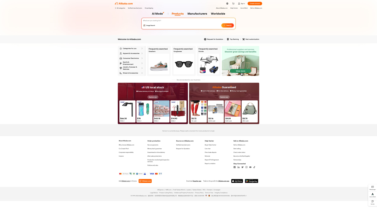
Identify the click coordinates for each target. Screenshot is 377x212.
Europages (217, 190)
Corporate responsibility (126, 152)
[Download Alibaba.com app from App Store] (237, 181)
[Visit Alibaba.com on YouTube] (250, 167)
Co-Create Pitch (124, 148)
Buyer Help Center (210, 145)
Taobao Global (196, 190)
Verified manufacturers (183, 145)
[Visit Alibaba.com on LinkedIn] (238, 167)
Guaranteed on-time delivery (156, 152)
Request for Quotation (183, 148)
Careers (121, 156)
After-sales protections (154, 156)
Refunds (207, 156)
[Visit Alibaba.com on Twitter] (242, 167)
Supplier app (197, 181)
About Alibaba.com (125, 141)
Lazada (188, 190)
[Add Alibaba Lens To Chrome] (145, 181)
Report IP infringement (212, 160)
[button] (149, 25)
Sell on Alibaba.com (239, 145)
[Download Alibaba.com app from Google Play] (251, 181)
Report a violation (210, 163)
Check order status (239, 152)
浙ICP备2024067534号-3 (238, 195)
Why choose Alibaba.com (126, 145)
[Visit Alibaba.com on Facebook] (234, 167)
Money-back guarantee (154, 148)
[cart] (233, 4)
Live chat (207, 148)
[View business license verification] (206, 196)
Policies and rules (152, 165)
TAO (204, 190)
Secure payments (152, 145)
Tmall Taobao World (179, 190)
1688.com (168, 190)
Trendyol (209, 190)
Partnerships (237, 160)
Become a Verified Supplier (241, 156)
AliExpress (160, 190)
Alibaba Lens (126, 181)
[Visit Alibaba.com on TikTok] (254, 167)
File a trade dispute (210, 152)
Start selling (237, 148)
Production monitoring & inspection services (158, 160)
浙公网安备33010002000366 (220, 195)
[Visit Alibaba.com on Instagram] (246, 167)
